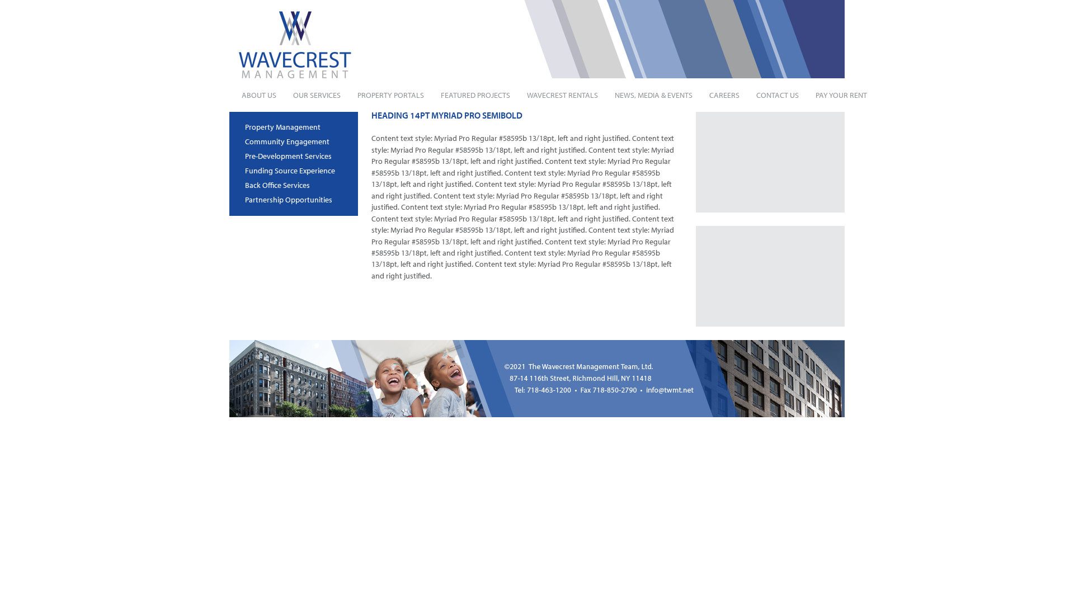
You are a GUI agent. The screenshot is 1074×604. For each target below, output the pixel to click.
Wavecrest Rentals (562, 95)
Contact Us (777, 95)
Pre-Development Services (288, 156)
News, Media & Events (654, 95)
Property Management (283, 127)
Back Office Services (277, 185)
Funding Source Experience (290, 171)
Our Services (317, 95)
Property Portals (390, 95)
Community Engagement (287, 141)
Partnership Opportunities (288, 200)
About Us (259, 95)
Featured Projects (475, 95)
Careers (724, 95)
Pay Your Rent (841, 95)
